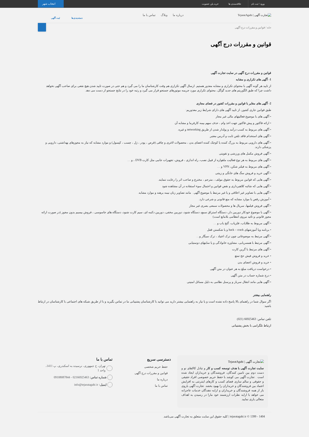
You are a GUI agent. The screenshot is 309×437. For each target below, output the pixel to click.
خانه (269, 23)
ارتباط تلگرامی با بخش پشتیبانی (251, 321)
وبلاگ (155, 13)
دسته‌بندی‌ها (64, 16)
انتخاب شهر (49, 3)
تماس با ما (140, 13)
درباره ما (169, 13)
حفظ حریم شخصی (156, 362)
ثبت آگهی (51, 16)
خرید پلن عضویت (210, 4)
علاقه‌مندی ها (235, 4)
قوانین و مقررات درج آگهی (241, 40)
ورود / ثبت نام (258, 4)
